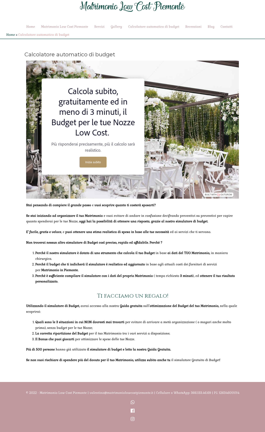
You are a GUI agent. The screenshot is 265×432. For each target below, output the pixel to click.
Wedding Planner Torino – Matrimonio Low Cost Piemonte (132, 13)
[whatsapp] (132, 403)
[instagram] (132, 420)
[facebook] (132, 412)
